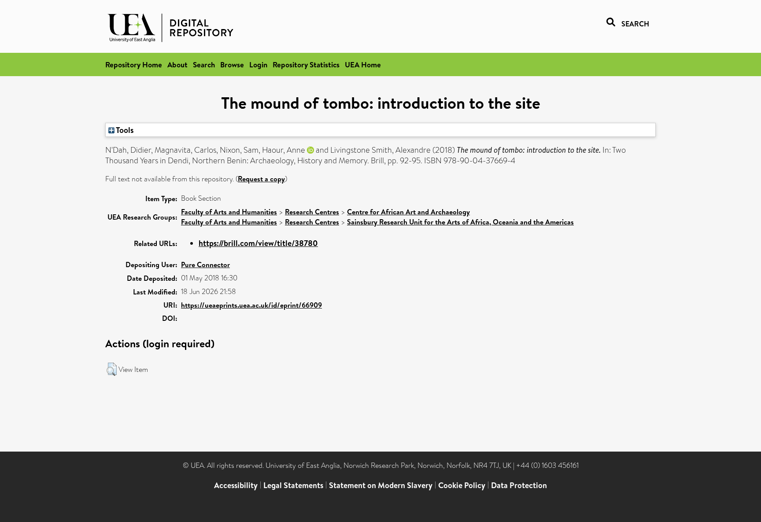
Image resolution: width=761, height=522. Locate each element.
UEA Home (363, 64)
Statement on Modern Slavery (380, 485)
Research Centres (312, 212)
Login (258, 64)
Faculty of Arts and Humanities (229, 212)
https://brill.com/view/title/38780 (258, 243)
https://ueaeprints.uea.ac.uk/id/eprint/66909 (251, 305)
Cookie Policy (461, 485)
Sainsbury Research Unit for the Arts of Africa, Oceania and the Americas (460, 222)
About (177, 64)
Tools (124, 130)
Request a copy (261, 179)
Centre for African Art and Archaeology (408, 212)
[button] (112, 369)
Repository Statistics (306, 64)
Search (204, 64)
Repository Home (133, 64)
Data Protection (519, 485)
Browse (232, 64)
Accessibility (236, 485)
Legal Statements (293, 485)
